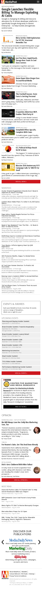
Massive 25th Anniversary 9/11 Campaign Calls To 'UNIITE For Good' (28, 167)
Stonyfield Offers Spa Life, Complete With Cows (26, 130)
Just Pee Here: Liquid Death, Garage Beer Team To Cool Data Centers (26, 60)
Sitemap (31, 574)
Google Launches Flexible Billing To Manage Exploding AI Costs (20, 12)
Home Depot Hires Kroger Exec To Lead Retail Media (28, 79)
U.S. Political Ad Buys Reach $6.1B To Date (26, 148)
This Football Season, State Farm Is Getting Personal (26, 95)
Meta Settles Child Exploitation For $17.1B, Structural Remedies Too (28, 40)
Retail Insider (6, 462)
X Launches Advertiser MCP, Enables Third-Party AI (26, 113)
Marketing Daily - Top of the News (14, 420)
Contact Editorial (14, 574)
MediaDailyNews (8, 6)
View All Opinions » (21, 480)
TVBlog (4, 442)
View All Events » (21, 373)
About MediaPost (14, 572)
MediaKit (24, 572)
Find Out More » (21, 407)
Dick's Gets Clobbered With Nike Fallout (17, 464)
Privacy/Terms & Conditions (17, 576)
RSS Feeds (24, 574)
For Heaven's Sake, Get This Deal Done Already (20, 444)
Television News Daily (23, 146)
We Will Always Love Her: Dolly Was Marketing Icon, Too (20, 423)
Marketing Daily (21, 56)
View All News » (21, 182)
